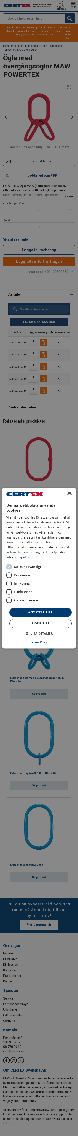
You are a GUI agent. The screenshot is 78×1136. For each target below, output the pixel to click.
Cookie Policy (39, 642)
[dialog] (39, 568)
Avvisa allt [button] (40, 623)
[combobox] (69, 494)
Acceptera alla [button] (40, 612)
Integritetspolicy (18, 557)
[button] (39, 633)
